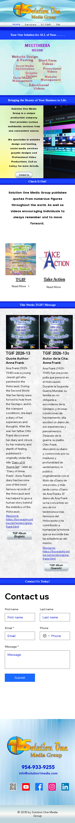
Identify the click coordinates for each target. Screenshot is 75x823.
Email (9, 628)
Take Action (54, 279)
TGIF (21, 279)
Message (12, 646)
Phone (44, 628)
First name (11, 609)
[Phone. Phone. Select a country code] (46, 635)
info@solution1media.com (38, 773)
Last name (46, 609)
